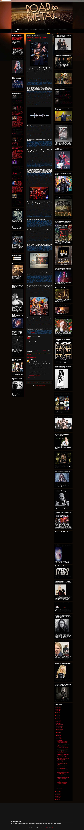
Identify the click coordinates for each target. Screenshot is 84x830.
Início (14, 29)
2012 (58, 793)
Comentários (16, 259)
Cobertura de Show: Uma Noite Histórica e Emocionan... (63, 761)
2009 (58, 797)
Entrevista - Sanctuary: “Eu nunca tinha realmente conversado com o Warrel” (17, 140)
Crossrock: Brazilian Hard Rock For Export (20, 107)
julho (58, 732)
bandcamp (33, 332)
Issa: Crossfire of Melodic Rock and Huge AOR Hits (62, 755)
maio (58, 735)
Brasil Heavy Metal (38, 353)
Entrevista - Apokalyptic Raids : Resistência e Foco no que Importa (17, 38)
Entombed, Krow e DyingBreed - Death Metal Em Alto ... (63, 766)
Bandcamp (28, 337)
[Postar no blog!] (28, 351)
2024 (58, 709)
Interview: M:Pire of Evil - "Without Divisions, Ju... (62, 775)
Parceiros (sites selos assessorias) (60, 29)
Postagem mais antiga (47, 382)
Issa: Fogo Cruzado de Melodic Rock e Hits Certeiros (63, 752)
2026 (58, 706)
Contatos (48, 29)
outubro (59, 727)
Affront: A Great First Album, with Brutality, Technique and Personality (20, 97)
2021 (58, 713)
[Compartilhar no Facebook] (30, 351)
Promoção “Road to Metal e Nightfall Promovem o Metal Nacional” (17, 151)
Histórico (26, 29)
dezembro (59, 724)
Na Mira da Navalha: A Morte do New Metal (17, 130)
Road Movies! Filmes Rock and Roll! (37, 29)
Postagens (16, 257)
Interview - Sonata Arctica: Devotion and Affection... (62, 786)
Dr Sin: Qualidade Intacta (61, 768)
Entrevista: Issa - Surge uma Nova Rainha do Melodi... (62, 742)
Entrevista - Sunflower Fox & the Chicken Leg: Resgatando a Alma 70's (17, 196)
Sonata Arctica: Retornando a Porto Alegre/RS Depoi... (62, 750)
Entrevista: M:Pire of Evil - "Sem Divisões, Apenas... (63, 773)
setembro (59, 729)
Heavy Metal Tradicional (46, 353)
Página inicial (39, 382)
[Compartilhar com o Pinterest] (31, 351)
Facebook (28, 338)
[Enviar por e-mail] (27, 351)
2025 (58, 707)
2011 (57, 794)
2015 (32, 353)
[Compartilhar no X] (29, 351)
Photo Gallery (15, 31)
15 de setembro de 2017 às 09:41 (34, 375)
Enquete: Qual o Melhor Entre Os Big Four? (17, 173)
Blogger (53, 827)
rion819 (46, 827)
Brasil (34, 353)
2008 (58, 799)
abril (58, 737)
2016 (58, 721)
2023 (58, 710)
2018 (58, 718)
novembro (59, 726)
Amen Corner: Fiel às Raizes (62, 756)
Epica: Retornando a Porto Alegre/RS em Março (62, 780)
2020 (58, 715)
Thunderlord (29, 354)
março (58, 738)
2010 (58, 796)
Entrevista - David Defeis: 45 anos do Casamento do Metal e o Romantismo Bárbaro (17, 119)
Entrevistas (19, 29)
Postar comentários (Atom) (40, 385)
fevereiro (59, 740)
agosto (58, 730)
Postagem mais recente (31, 382)
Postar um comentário (31, 377)
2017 (58, 720)
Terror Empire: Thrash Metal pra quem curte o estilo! (63, 759)
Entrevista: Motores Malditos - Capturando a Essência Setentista (17, 162)
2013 (58, 791)
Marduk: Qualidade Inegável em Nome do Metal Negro (63, 778)
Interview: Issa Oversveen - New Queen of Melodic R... (63, 745)
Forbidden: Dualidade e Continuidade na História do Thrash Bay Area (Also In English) (17, 184)
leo (29, 359)
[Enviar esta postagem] (48, 350)
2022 (58, 712)
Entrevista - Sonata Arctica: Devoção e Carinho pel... (62, 783)
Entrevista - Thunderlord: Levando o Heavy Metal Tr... (62, 747)
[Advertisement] (20, 812)
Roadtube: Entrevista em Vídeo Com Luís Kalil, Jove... (63, 770)
